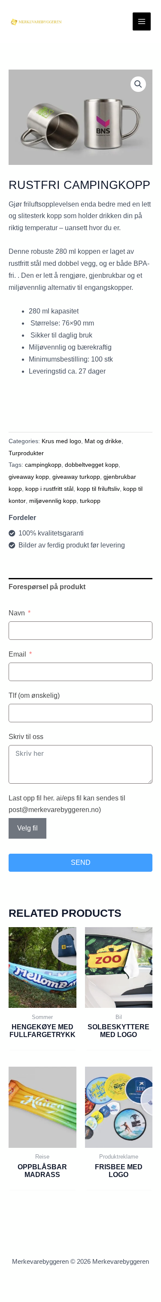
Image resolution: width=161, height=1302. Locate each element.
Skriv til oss (26, 736)
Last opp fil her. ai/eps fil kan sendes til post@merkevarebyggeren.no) (67, 804)
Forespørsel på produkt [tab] (47, 586)
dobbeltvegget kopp (91, 464)
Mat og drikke (103, 441)
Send (81, 862)
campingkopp (43, 464)
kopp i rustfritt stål (49, 488)
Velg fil (27, 828)
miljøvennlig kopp (52, 500)
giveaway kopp (29, 476)
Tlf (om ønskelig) (34, 695)
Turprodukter (26, 453)
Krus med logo (61, 441)
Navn (17, 613)
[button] (138, 84)
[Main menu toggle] (142, 21)
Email (17, 654)
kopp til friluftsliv (98, 488)
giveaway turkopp (76, 476)
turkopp (90, 500)
